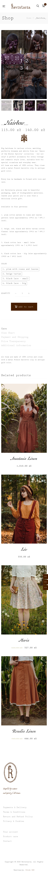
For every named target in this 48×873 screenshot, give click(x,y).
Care (4, 328)
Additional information (16, 345)
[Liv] (24, 509)
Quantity (5, 293)
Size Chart (8, 333)
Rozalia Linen (24, 732)
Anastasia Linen (24, 459)
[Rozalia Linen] (24, 690)
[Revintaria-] (21, 6)
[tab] (24, 328)
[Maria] (24, 600)
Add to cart (25, 307)
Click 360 (29, 870)
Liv (24, 550)
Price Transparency (13, 341)
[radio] (20, 269)
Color (4, 264)
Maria (24, 641)
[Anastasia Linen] (24, 418)
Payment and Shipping (14, 337)
